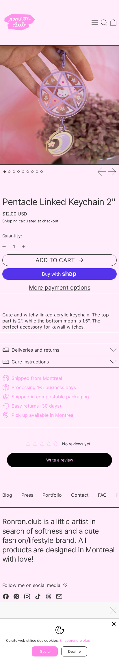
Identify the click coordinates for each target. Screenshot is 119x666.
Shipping (10, 221)
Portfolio (52, 495)
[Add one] (23, 246)
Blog (7, 495)
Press (27, 495)
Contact (80, 495)
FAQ (102, 495)
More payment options (59, 287)
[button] (104, 22)
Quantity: (12, 236)
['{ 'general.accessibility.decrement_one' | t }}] (4, 246)
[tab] (4, 171)
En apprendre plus (75, 640)
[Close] (114, 624)
